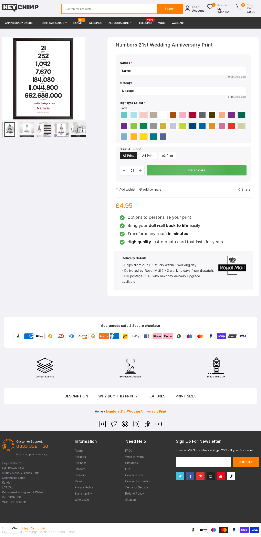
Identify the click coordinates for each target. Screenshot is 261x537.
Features (156, 396)
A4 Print (148, 155)
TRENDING (145, 22)
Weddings (95, 22)
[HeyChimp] (20, 8)
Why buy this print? (117, 396)
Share (246, 189)
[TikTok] (148, 426)
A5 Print (128, 155)
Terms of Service (136, 487)
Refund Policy (134, 493)
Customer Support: (29, 441)
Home (99, 411)
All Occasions (119, 22)
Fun (127, 469)
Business (80, 463)
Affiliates (80, 456)
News (78, 481)
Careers (80, 469)
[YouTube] (159, 426)
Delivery (80, 475)
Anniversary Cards (19, 22)
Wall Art (178, 22)
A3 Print (167, 155)
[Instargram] (211, 476)
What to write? (134, 456)
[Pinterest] (125, 426)
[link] (253, 507)
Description (76, 396)
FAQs (128, 450)
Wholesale (82, 499)
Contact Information (138, 481)
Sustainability (83, 493)
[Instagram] (136, 426)
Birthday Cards (53, 22)
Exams (77, 22)
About (79, 450)
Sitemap (130, 499)
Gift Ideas (131, 463)
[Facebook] (103, 426)
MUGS (162, 22)
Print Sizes (186, 396)
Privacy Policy (84, 487)
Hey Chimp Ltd (33, 528)
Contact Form (134, 475)
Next (77, 129)
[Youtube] (221, 476)
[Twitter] (114, 426)
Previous (10, 129)
